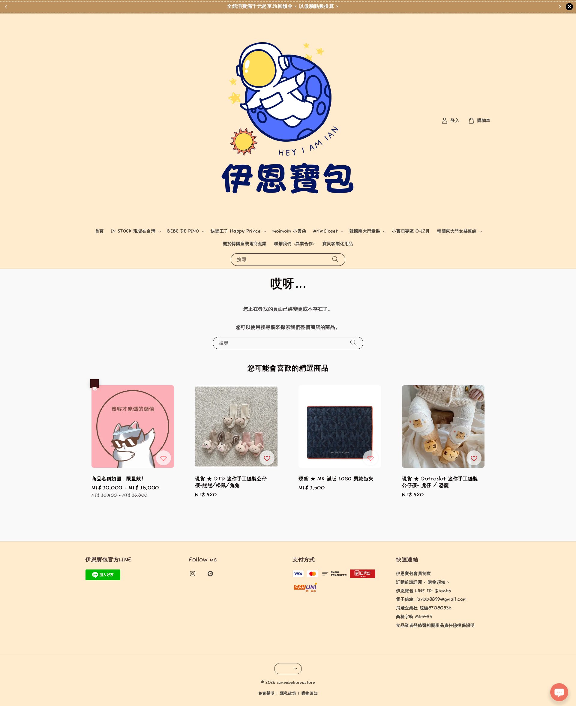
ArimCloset (325, 231)
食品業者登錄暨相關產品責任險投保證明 (435, 625)
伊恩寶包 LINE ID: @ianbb (424, 591)
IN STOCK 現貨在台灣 (133, 231)
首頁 (99, 231)
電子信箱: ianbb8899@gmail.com (431, 599)
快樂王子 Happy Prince (235, 231)
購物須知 (310, 693)
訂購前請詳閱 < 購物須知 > (422, 582)
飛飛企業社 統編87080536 (424, 608)
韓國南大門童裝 (365, 231)
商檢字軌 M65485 (414, 617)
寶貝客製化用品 (337, 244)
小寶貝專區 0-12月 (411, 231)
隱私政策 (288, 693)
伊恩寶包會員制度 (413, 573)
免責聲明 (266, 693)
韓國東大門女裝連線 (456, 231)
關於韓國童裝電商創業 (245, 244)
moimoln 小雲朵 (289, 231)
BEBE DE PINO (183, 231)
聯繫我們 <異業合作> (294, 244)
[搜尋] (335, 259)
